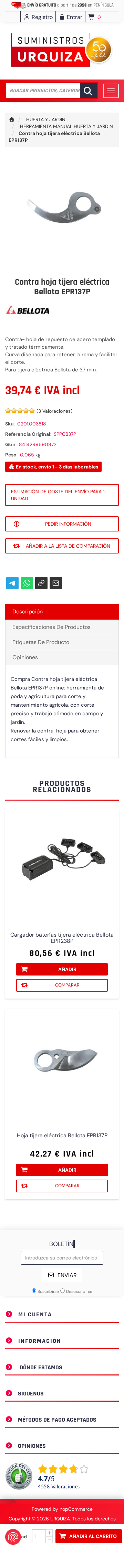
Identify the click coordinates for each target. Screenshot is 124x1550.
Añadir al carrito (93, 1536)
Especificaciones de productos (51, 627)
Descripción (27, 611)
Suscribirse (48, 1291)
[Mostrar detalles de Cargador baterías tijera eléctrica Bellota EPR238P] (62, 865)
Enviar (67, 1275)
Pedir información (68, 524)
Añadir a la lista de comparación (68, 546)
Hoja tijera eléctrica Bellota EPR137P (62, 1135)
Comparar (67, 985)
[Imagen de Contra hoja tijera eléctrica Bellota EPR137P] (62, 214)
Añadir (67, 969)
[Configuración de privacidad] (13, 1537)
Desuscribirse (79, 1291)
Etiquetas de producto (40, 642)
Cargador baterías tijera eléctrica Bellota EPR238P (62, 938)
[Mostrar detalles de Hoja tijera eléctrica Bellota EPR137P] (62, 1065)
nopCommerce (76, 1509)
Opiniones (25, 657)
